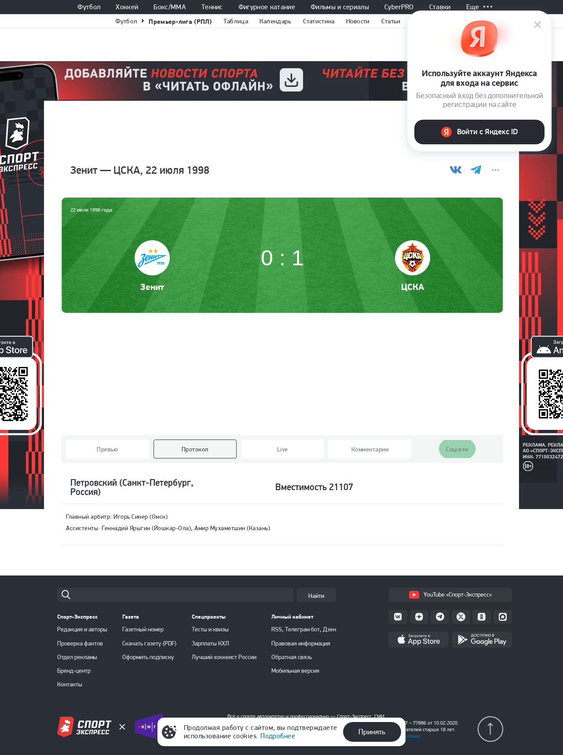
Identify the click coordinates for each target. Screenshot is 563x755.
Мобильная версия (295, 670)
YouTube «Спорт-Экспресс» (458, 594)
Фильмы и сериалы (340, 7)
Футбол (88, 7)
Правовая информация (300, 643)
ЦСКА (412, 286)
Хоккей (127, 7)
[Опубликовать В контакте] (456, 170)
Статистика (319, 21)
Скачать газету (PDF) (149, 643)
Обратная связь (291, 656)
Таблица (235, 21)
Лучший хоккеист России (224, 656)
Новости (358, 21)
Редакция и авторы (82, 629)
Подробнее (277, 736)
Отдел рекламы (77, 656)
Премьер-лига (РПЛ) (180, 21)
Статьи (391, 21)
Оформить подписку (148, 656)
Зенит (152, 286)
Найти (316, 595)
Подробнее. (409, 736)
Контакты (69, 684)
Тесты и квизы (210, 629)
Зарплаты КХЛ (210, 643)
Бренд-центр (74, 670)
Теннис (212, 7)
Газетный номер (143, 629)
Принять (371, 731)
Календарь (276, 21)
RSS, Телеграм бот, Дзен (303, 629)
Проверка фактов (80, 643)
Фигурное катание (266, 7)
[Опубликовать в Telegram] (475, 170)
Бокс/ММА (170, 7)
